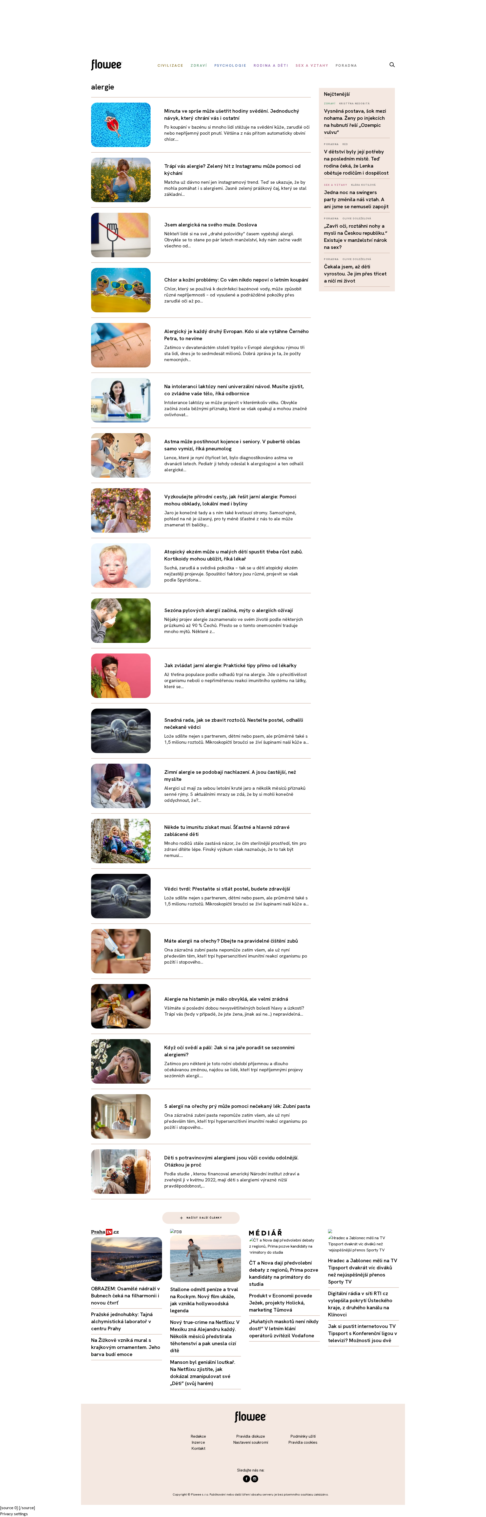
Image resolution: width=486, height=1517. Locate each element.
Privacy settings (14, 1513)
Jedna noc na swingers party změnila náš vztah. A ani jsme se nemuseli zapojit (356, 199)
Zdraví (329, 103)
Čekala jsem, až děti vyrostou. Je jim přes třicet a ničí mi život (355, 273)
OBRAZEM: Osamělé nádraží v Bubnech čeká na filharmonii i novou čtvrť (125, 1295)
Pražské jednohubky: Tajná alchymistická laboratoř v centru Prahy (122, 1321)
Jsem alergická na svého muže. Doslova (210, 224)
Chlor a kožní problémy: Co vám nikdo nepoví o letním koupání (236, 279)
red (345, 144)
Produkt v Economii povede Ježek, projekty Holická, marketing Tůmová (280, 1302)
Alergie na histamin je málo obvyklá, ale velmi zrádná (226, 999)
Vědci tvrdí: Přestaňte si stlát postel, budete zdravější (227, 888)
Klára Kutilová (363, 184)
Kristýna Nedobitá (354, 103)
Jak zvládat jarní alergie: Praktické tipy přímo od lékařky (230, 665)
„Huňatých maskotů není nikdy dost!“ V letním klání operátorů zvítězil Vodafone (284, 1328)
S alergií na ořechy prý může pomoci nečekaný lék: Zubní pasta (237, 1106)
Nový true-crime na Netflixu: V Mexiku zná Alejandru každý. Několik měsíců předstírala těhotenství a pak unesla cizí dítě (204, 1336)
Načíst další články (204, 1217)
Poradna (331, 144)
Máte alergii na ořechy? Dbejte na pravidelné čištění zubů (231, 941)
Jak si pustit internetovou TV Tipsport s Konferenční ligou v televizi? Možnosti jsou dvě (362, 1333)
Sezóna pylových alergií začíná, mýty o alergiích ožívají (228, 610)
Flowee (108, 65)
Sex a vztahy (335, 184)
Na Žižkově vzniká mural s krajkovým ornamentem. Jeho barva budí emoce (125, 1347)
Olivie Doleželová (356, 218)
